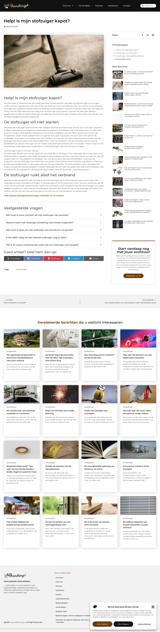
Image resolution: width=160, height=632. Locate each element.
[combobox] (148, 6)
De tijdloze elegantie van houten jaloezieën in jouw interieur (135, 525)
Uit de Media (84, 6)
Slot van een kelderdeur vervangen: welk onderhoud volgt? (138, 179)
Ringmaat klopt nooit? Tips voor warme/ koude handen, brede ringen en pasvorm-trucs (22, 469)
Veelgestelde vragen (123, 59)
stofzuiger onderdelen (16, 146)
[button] (153, 607)
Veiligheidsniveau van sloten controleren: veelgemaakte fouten (137, 190)
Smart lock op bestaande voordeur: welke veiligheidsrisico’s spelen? (138, 211)
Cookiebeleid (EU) (62, 599)
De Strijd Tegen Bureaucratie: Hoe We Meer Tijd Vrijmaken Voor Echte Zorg (59, 358)
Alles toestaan (102, 624)
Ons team (59, 578)
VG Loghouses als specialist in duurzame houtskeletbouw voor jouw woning (21, 358)
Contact (126, 6)
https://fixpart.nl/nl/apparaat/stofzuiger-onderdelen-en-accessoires (34, 195)
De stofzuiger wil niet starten (126, 53)
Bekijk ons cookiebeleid (109, 617)
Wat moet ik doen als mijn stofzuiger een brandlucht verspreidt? (54, 230)
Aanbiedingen (12, 26)
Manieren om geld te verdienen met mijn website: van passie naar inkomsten (82, 621)
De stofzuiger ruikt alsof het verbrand (129, 56)
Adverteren (113, 6)
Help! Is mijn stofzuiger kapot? (126, 50)
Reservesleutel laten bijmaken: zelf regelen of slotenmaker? (138, 158)
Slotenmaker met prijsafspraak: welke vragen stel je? (136, 94)
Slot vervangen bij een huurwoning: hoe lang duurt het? (138, 169)
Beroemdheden (62, 603)
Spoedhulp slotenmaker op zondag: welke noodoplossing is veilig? (138, 83)
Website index (61, 611)
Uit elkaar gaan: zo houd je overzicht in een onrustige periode (138, 72)
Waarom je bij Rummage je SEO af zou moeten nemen (138, 115)
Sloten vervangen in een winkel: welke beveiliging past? (136, 201)
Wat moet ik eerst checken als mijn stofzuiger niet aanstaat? (54, 215)
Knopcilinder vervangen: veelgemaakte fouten (133, 147)
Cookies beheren (144, 624)
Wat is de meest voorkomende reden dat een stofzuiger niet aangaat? (54, 245)
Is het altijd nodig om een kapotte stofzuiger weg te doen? (54, 237)
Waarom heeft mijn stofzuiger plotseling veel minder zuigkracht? (54, 222)
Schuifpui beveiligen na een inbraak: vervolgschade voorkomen (138, 222)
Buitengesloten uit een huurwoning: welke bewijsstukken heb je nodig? (138, 104)
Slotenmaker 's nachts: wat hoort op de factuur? (138, 137)
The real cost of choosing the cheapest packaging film (135, 126)
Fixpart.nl (95, 143)
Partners (99, 6)
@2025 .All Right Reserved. (23, 622)
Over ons (67, 6)
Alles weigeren (123, 624)
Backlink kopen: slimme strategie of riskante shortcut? (77, 616)
